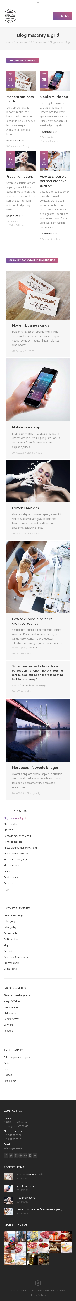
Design (26, 146)
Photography (34, 793)
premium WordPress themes (50, 1290)
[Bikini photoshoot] (9, 1236)
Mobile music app (54, 97)
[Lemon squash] (32, 1236)
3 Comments (13, 221)
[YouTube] (25, 1155)
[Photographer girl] (21, 1236)
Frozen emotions (19, 176)
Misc (58, 239)
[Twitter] (11, 1155)
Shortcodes (20, 42)
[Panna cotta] (55, 1236)
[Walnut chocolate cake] (9, 1259)
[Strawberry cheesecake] (32, 1247)
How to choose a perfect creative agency (53, 181)
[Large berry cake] (43, 1247)
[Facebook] (6, 1155)
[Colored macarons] (21, 1247)
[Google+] (16, 1155)
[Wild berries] (9, 1247)
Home (7, 42)
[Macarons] (43, 1236)
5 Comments (13, 146)
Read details (13, 140)
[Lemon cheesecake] (66, 1247)
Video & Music (50, 141)
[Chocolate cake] (66, 1236)
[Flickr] (35, 1155)
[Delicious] (30, 1155)
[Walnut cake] (55, 1247)
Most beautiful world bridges (35, 768)
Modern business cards (20, 99)
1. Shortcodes (38, 42)
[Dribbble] (20, 1155)
